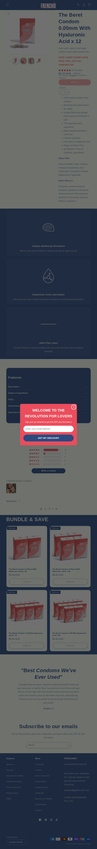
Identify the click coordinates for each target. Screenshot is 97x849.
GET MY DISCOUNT (48, 438)
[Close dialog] (73, 407)
